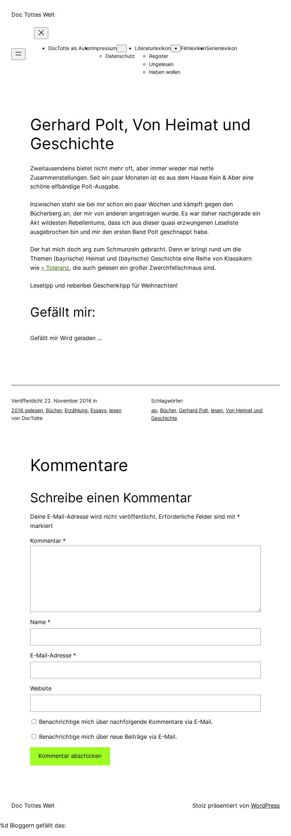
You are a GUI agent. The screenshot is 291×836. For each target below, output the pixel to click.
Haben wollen (164, 72)
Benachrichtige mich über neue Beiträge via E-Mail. (108, 736)
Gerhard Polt (193, 410)
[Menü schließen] (41, 33)
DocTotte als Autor (69, 48)
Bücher (54, 410)
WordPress (265, 805)
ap (154, 410)
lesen (115, 410)
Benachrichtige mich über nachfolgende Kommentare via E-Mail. (126, 721)
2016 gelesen (27, 410)
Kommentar (48, 540)
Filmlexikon (193, 48)
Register (158, 56)
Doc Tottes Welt (33, 14)
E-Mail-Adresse (53, 655)
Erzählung (76, 410)
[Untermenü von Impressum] (122, 48)
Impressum (104, 48)
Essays (98, 410)
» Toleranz (55, 267)
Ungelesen (161, 64)
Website (40, 688)
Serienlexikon (221, 48)
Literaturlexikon (153, 48)
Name (40, 621)
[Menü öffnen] (18, 54)
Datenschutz (120, 56)
